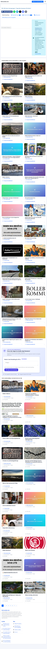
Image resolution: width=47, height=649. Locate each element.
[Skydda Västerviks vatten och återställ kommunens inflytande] (34, 214)
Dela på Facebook (8, 11)
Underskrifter (28, 15)
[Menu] (45, 1)
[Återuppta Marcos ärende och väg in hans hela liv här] (34, 153)
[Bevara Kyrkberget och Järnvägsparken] (12, 213)
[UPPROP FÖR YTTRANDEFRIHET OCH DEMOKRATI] (12, 254)
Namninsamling (5, 15)
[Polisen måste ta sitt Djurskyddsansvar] (12, 112)
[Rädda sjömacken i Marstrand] (34, 112)
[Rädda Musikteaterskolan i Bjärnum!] (34, 131)
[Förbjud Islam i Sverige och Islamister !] (12, 194)
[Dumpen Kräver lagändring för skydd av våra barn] (12, 336)
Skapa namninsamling (12, 369)
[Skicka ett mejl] (23, 11)
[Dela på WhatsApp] (14, 11)
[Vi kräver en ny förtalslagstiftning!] (12, 72)
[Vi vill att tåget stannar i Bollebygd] (34, 295)
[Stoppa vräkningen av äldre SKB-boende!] (12, 295)
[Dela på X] (20, 11)
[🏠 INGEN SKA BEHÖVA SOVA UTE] (12, 234)
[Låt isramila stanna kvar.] (34, 194)
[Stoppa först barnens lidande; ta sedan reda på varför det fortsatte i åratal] (12, 315)
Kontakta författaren (7, 27)
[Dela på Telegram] (17, 11)
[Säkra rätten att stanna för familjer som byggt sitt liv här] (34, 72)
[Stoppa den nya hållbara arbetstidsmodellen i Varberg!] (34, 254)
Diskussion (37, 15)
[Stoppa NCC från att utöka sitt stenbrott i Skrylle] (12, 132)
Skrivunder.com (5, 1)
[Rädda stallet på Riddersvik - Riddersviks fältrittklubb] (34, 275)
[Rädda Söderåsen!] (34, 92)
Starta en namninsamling (38, 1)
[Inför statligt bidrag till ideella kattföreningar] (12, 92)
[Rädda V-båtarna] (12, 173)
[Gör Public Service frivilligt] (34, 234)
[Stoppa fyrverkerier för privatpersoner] (34, 315)
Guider (3, 621)
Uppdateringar (16, 15)
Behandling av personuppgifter (9, 17)
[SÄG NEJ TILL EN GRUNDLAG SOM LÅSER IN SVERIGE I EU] (34, 336)
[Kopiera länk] (26, 11)
